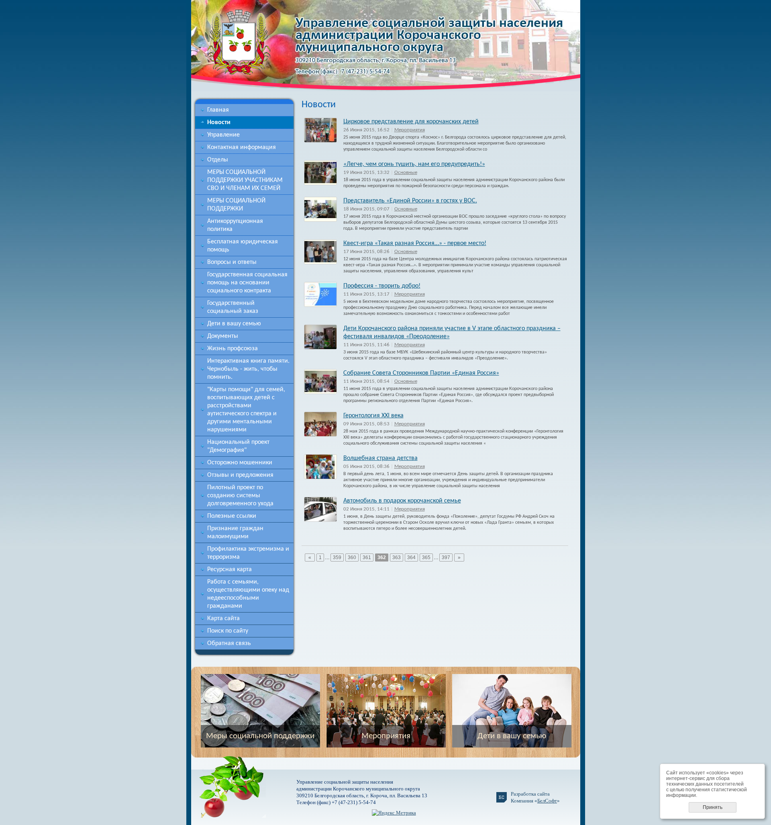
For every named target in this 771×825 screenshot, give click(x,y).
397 (446, 557)
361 (367, 557)
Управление (223, 135)
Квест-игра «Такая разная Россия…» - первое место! (414, 243)
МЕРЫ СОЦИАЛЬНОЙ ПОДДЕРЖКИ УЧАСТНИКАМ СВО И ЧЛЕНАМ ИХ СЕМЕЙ (245, 180)
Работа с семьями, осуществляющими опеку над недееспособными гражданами (248, 594)
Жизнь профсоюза (232, 348)
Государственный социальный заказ (232, 307)
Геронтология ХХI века (373, 415)
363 (396, 557)
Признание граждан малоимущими (235, 532)
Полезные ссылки (231, 516)
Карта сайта (223, 618)
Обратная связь (229, 643)
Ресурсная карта (229, 569)
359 (337, 557)
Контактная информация (241, 147)
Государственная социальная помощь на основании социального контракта (247, 283)
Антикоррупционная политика (235, 225)
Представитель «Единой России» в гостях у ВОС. (410, 201)
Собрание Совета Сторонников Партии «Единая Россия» (421, 373)
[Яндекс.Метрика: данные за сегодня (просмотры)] (394, 812)
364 (411, 557)
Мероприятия (409, 130)
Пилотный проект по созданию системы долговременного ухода (240, 495)
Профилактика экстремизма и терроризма (248, 553)
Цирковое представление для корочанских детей (411, 121)
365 (426, 557)
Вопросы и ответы (232, 262)
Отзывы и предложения (240, 475)
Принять (712, 807)
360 (352, 557)
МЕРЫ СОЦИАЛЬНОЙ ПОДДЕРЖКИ (236, 205)
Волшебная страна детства (380, 458)
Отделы (217, 160)
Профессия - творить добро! (381, 286)
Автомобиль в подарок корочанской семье (402, 501)
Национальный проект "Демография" (238, 446)
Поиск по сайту (227, 631)
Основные (405, 172)
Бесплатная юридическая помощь (242, 246)
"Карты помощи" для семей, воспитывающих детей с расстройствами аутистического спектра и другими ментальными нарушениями (246, 409)
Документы (222, 336)
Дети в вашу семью (234, 324)
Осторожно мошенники (239, 462)
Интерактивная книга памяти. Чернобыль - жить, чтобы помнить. (248, 369)
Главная (218, 110)
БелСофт (547, 801)
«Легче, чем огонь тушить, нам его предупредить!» (414, 164)
